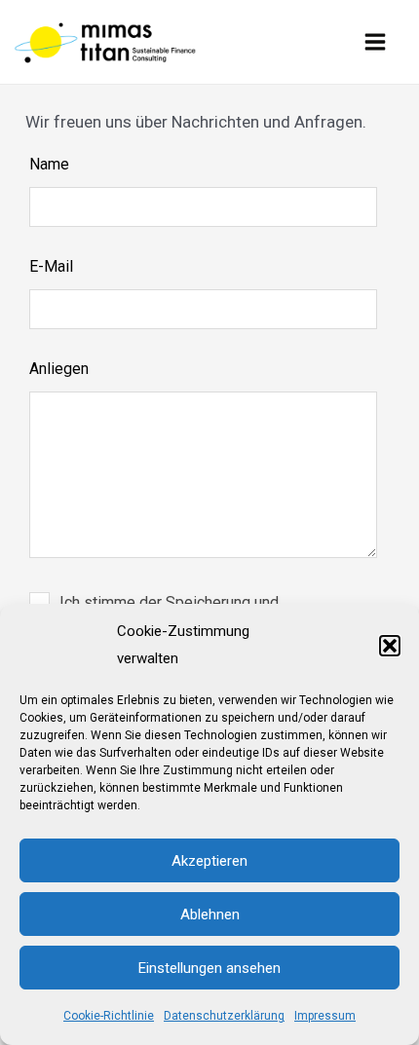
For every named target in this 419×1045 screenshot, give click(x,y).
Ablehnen (210, 914)
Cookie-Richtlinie (108, 1016)
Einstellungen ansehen (209, 968)
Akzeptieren (209, 861)
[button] (390, 645)
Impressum (325, 1016)
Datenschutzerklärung (224, 1016)
